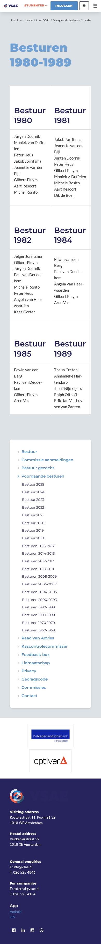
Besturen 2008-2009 (39, 576)
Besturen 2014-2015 (38, 553)
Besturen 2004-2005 (39, 592)
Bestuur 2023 (33, 500)
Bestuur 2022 (33, 507)
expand (18, 468)
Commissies (33, 687)
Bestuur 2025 (33, 484)
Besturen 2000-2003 (39, 600)
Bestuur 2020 (33, 523)
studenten (34, 5)
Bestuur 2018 (33, 538)
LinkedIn (23, 930)
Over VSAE (43, 20)
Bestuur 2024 (33, 492)
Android (15, 912)
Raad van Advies (37, 638)
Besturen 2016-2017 (38, 546)
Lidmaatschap (35, 663)
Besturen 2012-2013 (38, 561)
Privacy (28, 671)
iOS (12, 917)
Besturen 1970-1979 (38, 623)
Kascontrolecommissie (44, 646)
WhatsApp (42, 930)
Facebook (14, 930)
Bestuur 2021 (33, 515)
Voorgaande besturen (66, 20)
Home (29, 20)
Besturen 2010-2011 (38, 569)
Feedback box (35, 655)
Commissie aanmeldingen (47, 460)
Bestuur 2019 (33, 530)
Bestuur (29, 452)
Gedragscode (34, 679)
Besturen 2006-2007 (39, 584)
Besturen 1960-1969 (38, 630)
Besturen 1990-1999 (38, 607)
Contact (29, 696)
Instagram (32, 930)
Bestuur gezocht (37, 468)
